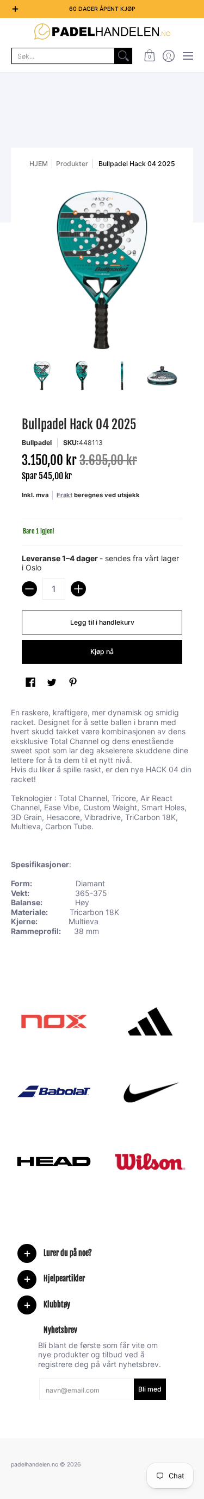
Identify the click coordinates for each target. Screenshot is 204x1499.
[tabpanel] (102, 823)
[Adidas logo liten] (151, 1021)
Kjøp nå (102, 651)
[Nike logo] (151, 1091)
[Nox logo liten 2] (54, 1021)
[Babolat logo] (54, 1091)
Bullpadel (37, 443)
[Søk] (123, 56)
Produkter (72, 164)
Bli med (150, 1389)
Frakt (64, 495)
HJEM (38, 164)
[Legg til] (78, 588)
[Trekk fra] (29, 588)
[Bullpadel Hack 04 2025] (42, 375)
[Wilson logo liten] (151, 1161)
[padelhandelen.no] (102, 31)
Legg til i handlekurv (102, 622)
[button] (149, 56)
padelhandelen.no (34, 1464)
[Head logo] (54, 1161)
